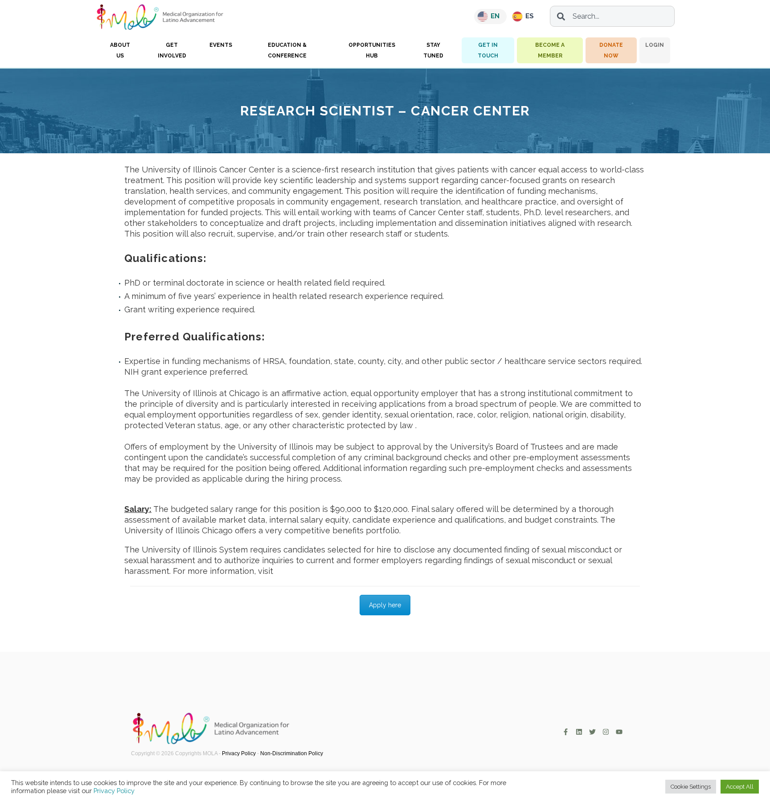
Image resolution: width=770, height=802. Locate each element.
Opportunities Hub (371, 50)
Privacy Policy (239, 753)
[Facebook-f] (565, 731)
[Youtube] (619, 731)
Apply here (385, 605)
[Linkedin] (579, 731)
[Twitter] (592, 731)
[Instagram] (605, 731)
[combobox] (612, 16)
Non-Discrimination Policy (291, 753)
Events (220, 45)
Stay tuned (433, 50)
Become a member (550, 50)
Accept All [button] (740, 786)
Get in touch (488, 50)
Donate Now (611, 50)
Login (654, 45)
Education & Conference (287, 50)
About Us (120, 50)
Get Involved (172, 50)
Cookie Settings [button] (691, 786)
